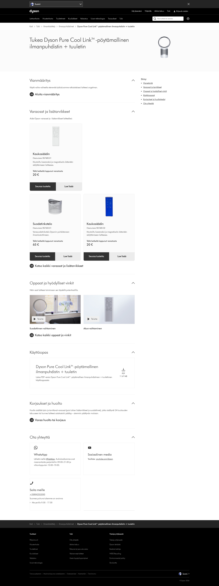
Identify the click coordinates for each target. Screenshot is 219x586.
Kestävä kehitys (115, 549)
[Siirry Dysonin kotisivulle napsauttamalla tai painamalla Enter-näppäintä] (34, 11)
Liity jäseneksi (137, 11)
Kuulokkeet (72, 18)
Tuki (168, 11)
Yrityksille (148, 11)
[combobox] (56, 4)
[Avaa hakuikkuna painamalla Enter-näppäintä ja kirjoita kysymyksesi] (168, 18)
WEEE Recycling (115, 554)
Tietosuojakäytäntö (35, 574)
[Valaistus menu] (89, 18)
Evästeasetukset (71, 574)
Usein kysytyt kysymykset (79, 558)
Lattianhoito (35, 18)
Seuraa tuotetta (42, 186)
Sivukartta (113, 563)
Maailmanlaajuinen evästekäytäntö (54, 574)
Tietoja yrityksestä (116, 540)
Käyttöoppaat (149, 95)
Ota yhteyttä (148, 103)
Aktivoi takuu (159, 11)
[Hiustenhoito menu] (54, 18)
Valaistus (84, 18)
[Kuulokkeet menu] (78, 18)
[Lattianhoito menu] (41, 18)
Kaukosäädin (41, 154)
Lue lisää (69, 186)
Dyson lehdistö (115, 544)
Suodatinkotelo (42, 224)
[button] (184, 573)
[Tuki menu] (124, 18)
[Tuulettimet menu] (66, 18)
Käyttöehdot (82, 574)
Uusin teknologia (98, 18)
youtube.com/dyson (104, 459)
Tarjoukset (112, 18)
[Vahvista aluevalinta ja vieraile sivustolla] (189, 4)
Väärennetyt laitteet (77, 554)
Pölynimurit (34, 540)
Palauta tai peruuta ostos (79, 549)
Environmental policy (117, 558)
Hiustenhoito (48, 18)
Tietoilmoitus (92, 574)
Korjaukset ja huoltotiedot (154, 99)
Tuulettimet (60, 18)
